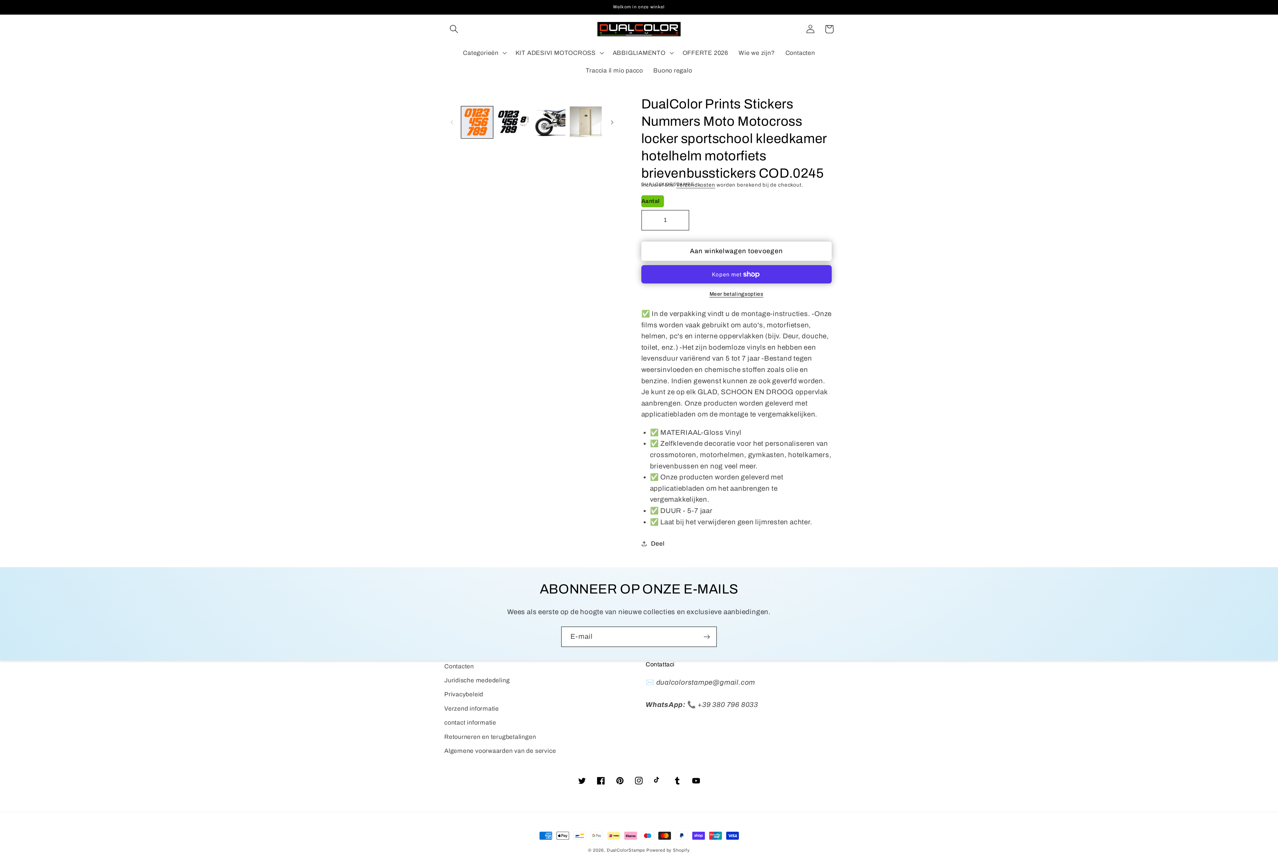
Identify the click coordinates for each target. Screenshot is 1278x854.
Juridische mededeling (477, 680)
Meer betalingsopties (736, 294)
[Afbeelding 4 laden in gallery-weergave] (586, 122)
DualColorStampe (626, 850)
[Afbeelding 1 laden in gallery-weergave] (477, 122)
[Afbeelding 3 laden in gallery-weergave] (549, 122)
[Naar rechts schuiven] (612, 122)
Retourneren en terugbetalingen (490, 737)
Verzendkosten (695, 185)
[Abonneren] (706, 636)
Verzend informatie (471, 708)
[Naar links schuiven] (451, 122)
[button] (453, 29)
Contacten (459, 666)
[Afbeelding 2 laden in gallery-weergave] (513, 122)
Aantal (650, 201)
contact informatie (470, 722)
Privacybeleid (463, 694)
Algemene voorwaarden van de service (500, 751)
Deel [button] (657, 543)
